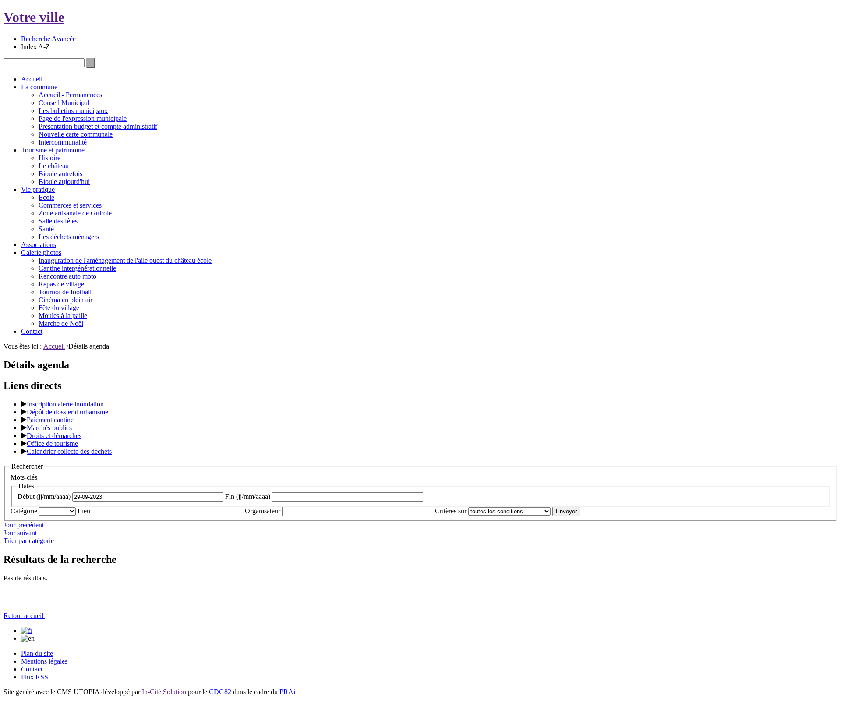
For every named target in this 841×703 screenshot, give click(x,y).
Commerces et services (70, 205)
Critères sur (450, 511)
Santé (46, 229)
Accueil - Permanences (70, 95)
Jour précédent (24, 525)
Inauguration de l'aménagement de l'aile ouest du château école (125, 260)
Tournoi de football (65, 292)
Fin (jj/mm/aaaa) (247, 496)
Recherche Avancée (48, 38)
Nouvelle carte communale (76, 134)
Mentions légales (44, 661)
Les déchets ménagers (69, 236)
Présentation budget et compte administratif (98, 126)
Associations (38, 244)
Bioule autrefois (60, 173)
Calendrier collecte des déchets (69, 451)
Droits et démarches (54, 435)
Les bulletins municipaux (73, 110)
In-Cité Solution (164, 692)
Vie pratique (38, 189)
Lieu (84, 511)
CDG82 (220, 692)
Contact (31, 331)
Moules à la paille (63, 315)
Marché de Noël (61, 323)
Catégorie (24, 511)
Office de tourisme (52, 443)
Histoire (49, 158)
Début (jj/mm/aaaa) (44, 496)
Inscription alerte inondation (65, 404)
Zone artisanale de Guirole (75, 213)
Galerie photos (41, 252)
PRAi (287, 692)
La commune (39, 87)
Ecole (46, 197)
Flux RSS (34, 677)
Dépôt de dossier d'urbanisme (67, 412)
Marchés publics (49, 427)
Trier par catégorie (29, 540)
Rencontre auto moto (67, 276)
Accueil (31, 79)
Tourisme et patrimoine (53, 150)
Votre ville (34, 17)
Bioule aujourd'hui (64, 181)
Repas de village (61, 284)
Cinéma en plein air (65, 300)
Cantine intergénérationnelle (77, 268)
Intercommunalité (63, 142)
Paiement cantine (50, 420)
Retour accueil (24, 615)
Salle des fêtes (58, 221)
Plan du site (37, 653)
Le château (54, 166)
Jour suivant (20, 533)
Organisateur (262, 511)
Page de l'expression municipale (83, 118)
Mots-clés (24, 477)
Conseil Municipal (64, 102)
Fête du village (59, 307)
